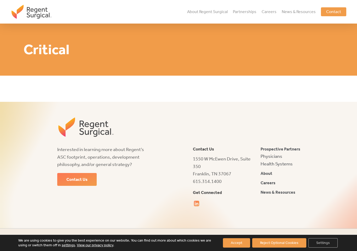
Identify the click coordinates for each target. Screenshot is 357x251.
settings (68, 245)
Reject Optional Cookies (279, 243)
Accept (236, 243)
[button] (77, 179)
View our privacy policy (95, 245)
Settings (323, 243)
